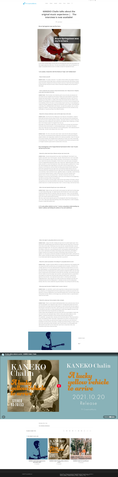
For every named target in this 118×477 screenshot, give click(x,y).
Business (61, 474)
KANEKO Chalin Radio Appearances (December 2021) (37, 461)
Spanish (87, 474)
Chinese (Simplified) (63, 475)
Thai (85, 475)
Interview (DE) (47, 425)
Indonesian (81, 475)
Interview (42, 425)
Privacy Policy (62, 474)
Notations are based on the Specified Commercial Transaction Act (77, 474)
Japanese (76, 474)
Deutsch (80, 474)
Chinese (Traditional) (71, 475)
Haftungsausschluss (70, 474)
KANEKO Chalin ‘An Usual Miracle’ (81, 461)
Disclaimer (91, 474)
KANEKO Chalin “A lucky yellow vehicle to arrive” (59, 461)
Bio (79, 343)
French (84, 474)
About (65, 474)
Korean (77, 475)
